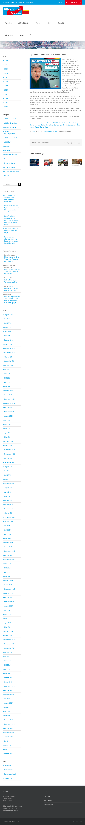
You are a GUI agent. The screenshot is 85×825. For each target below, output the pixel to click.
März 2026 (7, 336)
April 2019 (7, 572)
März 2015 (7, 716)
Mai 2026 (7, 327)
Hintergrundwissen (10, 155)
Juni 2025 (7, 374)
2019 (6, 86)
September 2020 (9, 517)
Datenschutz (49, 805)
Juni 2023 (7, 475)
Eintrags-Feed (8, 770)
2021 (6, 77)
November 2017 (9, 644)
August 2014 (8, 737)
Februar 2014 (8, 754)
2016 (6, 98)
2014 (6, 107)
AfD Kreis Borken (10, 127)
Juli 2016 (7, 699)
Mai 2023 (7, 479)
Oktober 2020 (8, 513)
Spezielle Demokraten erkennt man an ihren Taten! (11, 288)
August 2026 (8, 315)
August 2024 (8, 416)
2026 (6, 60)
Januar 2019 (8, 585)
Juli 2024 (7, 420)
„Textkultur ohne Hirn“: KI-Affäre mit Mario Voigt (11, 231)
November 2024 (9, 403)
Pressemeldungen (10, 163)
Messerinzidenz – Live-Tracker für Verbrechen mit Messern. (12, 259)
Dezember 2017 (9, 640)
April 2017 (7, 669)
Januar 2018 (8, 635)
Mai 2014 (7, 749)
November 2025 (9, 353)
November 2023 (9, 454)
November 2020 (9, 509)
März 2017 (7, 673)
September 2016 (9, 695)
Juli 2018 (7, 610)
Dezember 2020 (9, 505)
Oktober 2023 (8, 458)
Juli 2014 (7, 741)
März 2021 (7, 496)
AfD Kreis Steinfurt (10, 138)
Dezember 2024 (9, 399)
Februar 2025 (8, 391)
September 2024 (9, 412)
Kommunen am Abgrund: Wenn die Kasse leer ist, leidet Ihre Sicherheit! (11, 240)
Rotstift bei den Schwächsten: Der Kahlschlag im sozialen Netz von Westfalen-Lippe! (11, 220)
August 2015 (8, 703)
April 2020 (7, 534)
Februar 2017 (8, 678)
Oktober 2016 (8, 690)
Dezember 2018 (9, 589)
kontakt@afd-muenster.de (13, 806)
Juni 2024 (7, 424)
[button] (30, 35)
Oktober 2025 (8, 357)
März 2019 (7, 576)
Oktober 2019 (8, 555)
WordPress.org (8, 778)
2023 (6, 73)
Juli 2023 (7, 471)
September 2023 (9, 462)
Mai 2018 (7, 619)
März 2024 (7, 437)
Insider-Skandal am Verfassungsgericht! (10, 281)
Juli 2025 (7, 369)
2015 (6, 103)
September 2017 (9, 648)
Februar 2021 (8, 500)
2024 (6, 69)
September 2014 (9, 733)
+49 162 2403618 (11, 808)
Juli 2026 (7, 319)
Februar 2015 (8, 720)
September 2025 (9, 361)
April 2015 (7, 711)
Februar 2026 (8, 340)
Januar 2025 (8, 395)
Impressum (48, 800)
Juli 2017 (7, 657)
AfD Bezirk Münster (10, 119)
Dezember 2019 (9, 551)
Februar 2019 (8, 581)
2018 (6, 90)
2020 (6, 82)
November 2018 (9, 593)
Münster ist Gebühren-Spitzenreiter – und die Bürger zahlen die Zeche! (12, 209)
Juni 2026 (7, 323)
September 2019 (9, 560)
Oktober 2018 (8, 597)
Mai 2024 (7, 429)
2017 (6, 94)
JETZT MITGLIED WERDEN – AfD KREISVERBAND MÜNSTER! (9, 198)
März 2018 (7, 627)
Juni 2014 (7, 745)
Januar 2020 (8, 547)
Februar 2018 (8, 631)
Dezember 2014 (9, 724)
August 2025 (8, 365)
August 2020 (8, 521)
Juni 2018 (7, 614)
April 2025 (7, 382)
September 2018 (9, 602)
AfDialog (7, 146)
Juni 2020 (7, 530)
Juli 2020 (7, 526)
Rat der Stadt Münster (11, 172)
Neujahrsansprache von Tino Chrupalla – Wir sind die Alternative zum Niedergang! (12, 300)
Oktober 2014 (8, 728)
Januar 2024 (8, 445)
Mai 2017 (7, 665)
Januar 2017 (8, 682)
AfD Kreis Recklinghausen (9, 133)
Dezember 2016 (9, 686)
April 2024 (7, 433)
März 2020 (7, 538)
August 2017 (8, 652)
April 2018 (7, 623)
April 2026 (7, 332)
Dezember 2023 (9, 450)
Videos (6, 176)
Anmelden (7, 766)
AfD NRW (46, 131)
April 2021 (7, 492)
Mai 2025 (7, 378)
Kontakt (47, 796)
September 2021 (9, 484)
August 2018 (8, 606)
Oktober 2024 (8, 408)
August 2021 (8, 488)
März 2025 (7, 386)
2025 (6, 65)
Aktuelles (51, 131)
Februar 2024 (8, 441)
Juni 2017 (7, 661)
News (56, 131)
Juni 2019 (7, 564)
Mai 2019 (7, 568)
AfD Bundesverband (10, 123)
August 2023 (8, 467)
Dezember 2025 (9, 348)
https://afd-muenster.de (12, 811)
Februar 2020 (8, 543)
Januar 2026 (8, 344)
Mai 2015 (7, 707)
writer (33, 131)
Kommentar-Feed (10, 774)
